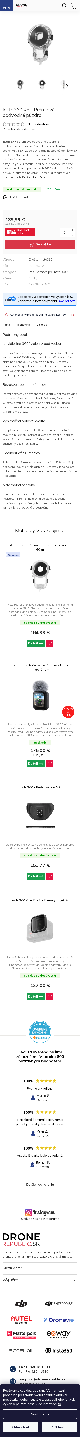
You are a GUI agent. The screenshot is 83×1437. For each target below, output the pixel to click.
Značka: (40, 259)
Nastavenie (40, 1414)
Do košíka (43, 244)
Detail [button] (33, 643)
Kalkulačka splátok (24, 231)
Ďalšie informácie (33, 177)
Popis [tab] (6, 324)
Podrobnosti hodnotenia (19, 129)
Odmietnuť (20, 1427)
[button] (40, 643)
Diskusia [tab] (42, 324)
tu (59, 1404)
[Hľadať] (64, 5)
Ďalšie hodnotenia (40, 1184)
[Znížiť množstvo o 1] (72, 234)
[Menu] (6, 5)
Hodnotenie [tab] (23, 324)
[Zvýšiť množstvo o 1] (72, 230)
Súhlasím (59, 1427)
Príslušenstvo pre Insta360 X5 (50, 272)
